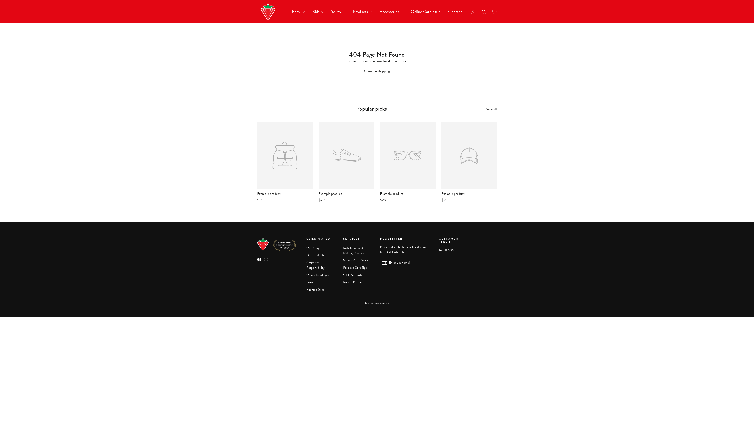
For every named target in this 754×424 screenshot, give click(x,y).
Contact (455, 11)
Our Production (316, 255)
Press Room (314, 282)
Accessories (390, 11)
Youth (336, 11)
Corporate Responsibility (315, 265)
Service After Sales (355, 260)
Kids (316, 11)
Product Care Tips (355, 267)
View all (491, 109)
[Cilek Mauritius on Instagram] (266, 259)
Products (361, 11)
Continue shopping (377, 71)
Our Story (313, 247)
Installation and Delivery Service (353, 250)
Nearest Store (315, 289)
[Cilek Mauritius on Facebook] (259, 259)
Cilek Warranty (352, 274)
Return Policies (353, 282)
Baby (297, 11)
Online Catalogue (425, 11)
